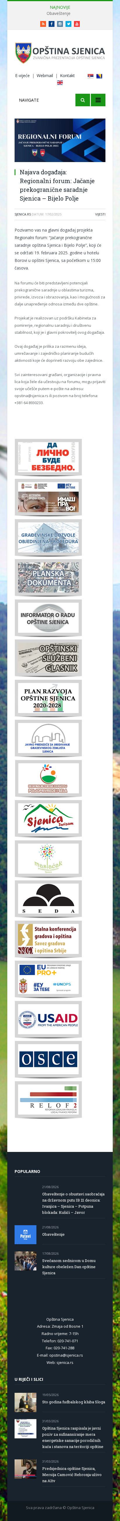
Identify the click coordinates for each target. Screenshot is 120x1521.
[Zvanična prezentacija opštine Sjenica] (60, 51)
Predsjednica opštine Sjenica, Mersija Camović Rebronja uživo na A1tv (72, 1474)
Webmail (45, 75)
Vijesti (100, 214)
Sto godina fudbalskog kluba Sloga (73, 1401)
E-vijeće (22, 75)
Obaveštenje (58, 13)
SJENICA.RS (23, 214)
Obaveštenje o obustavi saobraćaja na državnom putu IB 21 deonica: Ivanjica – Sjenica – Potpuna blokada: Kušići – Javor (73, 1203)
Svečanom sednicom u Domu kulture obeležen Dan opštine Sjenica (69, 1266)
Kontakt (67, 75)
